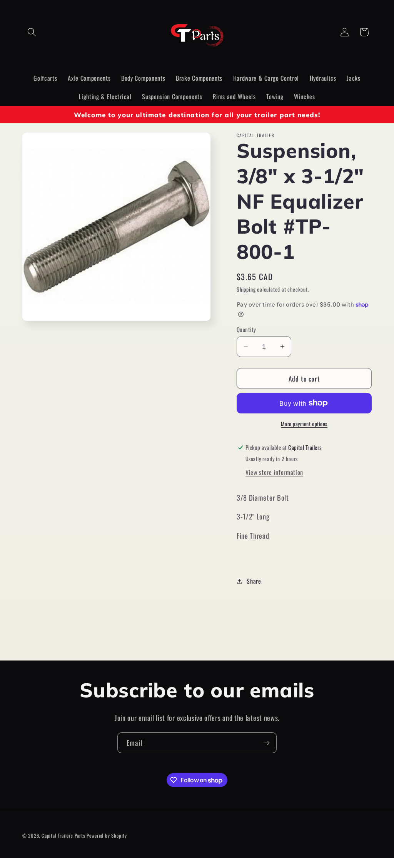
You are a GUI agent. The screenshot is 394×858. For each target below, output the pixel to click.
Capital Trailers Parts (63, 835)
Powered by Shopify (107, 835)
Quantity (246, 329)
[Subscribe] (266, 742)
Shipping (246, 289)
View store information (274, 472)
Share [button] (254, 581)
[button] (32, 32)
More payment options (304, 424)
